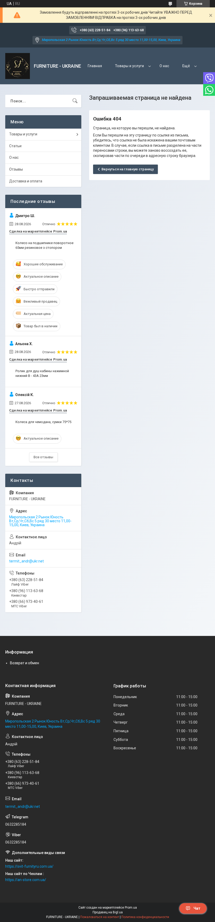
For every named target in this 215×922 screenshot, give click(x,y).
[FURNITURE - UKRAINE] (17, 66)
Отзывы (16, 169)
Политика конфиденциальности (145, 917)
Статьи (15, 146)
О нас (164, 66)
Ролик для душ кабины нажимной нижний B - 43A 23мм (42, 373)
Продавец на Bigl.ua (108, 912)
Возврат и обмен (24, 663)
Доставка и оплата (25, 181)
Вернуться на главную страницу (127, 169)
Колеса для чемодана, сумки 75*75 (43, 422)
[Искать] (75, 101)
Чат (197, 908)
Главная (95, 66)
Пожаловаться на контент (99, 917)
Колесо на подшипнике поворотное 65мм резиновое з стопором (44, 245)
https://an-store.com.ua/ (25, 880)
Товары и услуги (129, 66)
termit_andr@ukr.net (26, 561)
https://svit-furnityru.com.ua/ (29, 866)
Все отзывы (43, 457)
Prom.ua (131, 907)
